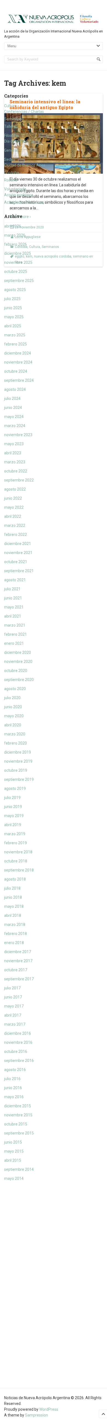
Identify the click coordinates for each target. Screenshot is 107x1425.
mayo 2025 (14, 317)
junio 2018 (13, 897)
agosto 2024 (15, 389)
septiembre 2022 (19, 480)
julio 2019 (12, 797)
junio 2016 (13, 1088)
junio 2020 (13, 707)
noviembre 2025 (18, 262)
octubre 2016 (15, 1051)
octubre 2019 (15, 770)
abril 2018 (12, 915)
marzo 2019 (14, 834)
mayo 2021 (14, 607)
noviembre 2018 (18, 852)
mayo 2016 (14, 1097)
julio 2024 (12, 398)
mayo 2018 (14, 906)
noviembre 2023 (18, 435)
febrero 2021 (15, 634)
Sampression (36, 1415)
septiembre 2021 (19, 571)
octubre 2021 (15, 562)
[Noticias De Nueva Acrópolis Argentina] (53, 18)
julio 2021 (12, 589)
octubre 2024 (15, 371)
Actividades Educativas (24, 202)
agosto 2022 (15, 489)
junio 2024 (13, 407)
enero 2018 (14, 942)
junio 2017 (13, 997)
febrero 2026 (15, 244)
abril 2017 (12, 1015)
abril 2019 (12, 825)
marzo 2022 (14, 525)
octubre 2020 (15, 670)
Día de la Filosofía (19, 141)
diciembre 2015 (17, 1106)
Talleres (11, 126)
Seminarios (14, 119)
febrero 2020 (15, 743)
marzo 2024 (14, 426)
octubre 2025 (15, 271)
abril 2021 (12, 616)
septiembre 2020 (19, 679)
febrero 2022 (15, 534)
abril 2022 (12, 516)
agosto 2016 (15, 1069)
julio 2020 (12, 698)
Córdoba (11, 172)
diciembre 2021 (17, 543)
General (11, 150)
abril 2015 (12, 1160)
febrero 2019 (15, 843)
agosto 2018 (15, 879)
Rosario (10, 180)
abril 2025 (12, 326)
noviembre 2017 (18, 961)
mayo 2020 (14, 716)
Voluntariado (15, 189)
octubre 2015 (15, 1124)
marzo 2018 (14, 924)
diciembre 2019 (17, 752)
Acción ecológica (18, 195)
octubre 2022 (15, 471)
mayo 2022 (14, 507)
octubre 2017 (15, 970)
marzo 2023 (14, 462)
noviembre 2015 (18, 1115)
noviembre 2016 (18, 1042)
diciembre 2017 (17, 952)
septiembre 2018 (19, 870)
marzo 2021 (14, 625)
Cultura (10, 106)
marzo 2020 (14, 734)
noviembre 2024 (18, 362)
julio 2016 (12, 1079)
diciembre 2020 (17, 652)
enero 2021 (14, 643)
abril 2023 (12, 453)
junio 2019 (13, 806)
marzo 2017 (14, 1024)
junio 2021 (13, 598)
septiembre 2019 (19, 779)
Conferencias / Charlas (24, 111)
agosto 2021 (15, 580)
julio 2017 (12, 988)
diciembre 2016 (17, 1033)
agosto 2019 (15, 788)
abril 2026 (12, 226)
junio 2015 (13, 1142)
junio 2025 (13, 308)
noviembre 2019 (18, 761)
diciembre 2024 (17, 353)
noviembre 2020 (18, 661)
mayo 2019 (14, 816)
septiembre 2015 (19, 1133)
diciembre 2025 (17, 253)
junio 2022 (13, 498)
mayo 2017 (14, 1006)
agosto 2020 (15, 689)
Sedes (9, 159)
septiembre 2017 (19, 979)
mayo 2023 (14, 444)
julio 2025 (12, 299)
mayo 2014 (14, 1178)
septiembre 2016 (19, 1060)
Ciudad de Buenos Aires (24, 165)
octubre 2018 (15, 861)
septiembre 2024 (19, 380)
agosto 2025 (15, 289)
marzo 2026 (14, 235)
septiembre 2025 (19, 280)
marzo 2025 (14, 335)
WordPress (48, 1409)
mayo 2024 (14, 416)
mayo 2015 (14, 1151)
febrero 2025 (15, 344)
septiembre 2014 (19, 1169)
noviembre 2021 (18, 552)
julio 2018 (12, 888)
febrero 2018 (15, 933)
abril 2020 (12, 725)
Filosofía (11, 135)
